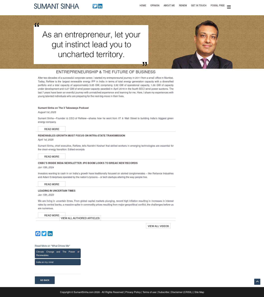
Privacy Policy (133, 292)
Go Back (44, 280)
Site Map (199, 292)
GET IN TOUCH (198, 5)
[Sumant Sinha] (56, 5)
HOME (143, 5)
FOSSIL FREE (218, 5)
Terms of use (149, 292)
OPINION (154, 5)
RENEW (183, 5)
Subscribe (163, 292)
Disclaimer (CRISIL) (182, 292)
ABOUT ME (169, 5)
